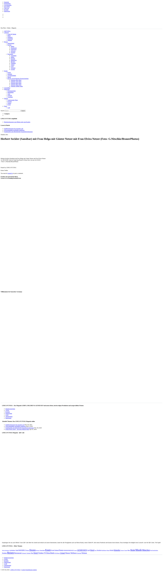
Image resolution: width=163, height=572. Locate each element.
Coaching (10, 97)
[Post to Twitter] (3, 164)
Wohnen (9, 40)
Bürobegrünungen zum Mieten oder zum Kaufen (17, 122)
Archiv (7, 410)
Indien (12, 57)
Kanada (13, 58)
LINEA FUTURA (15, 570)
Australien (13, 55)
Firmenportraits (11, 91)
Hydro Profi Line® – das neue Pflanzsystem (17, 429)
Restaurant (18, 553)
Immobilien (10, 92)
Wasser (67, 553)
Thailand (13, 63)
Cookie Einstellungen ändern (29, 570)
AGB (6, 415)
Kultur (6, 71)
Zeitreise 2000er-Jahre (17, 86)
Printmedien (7, 3)
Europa (9, 45)
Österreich (13, 49)
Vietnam (13, 68)
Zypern (13, 69)
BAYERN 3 (22, 550)
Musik (9, 77)
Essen (48, 550)
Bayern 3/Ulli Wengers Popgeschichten (18, 78)
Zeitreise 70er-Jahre (16, 81)
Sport (5, 106)
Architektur (12, 550)
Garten (9, 103)
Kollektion (103, 550)
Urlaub (62, 553)
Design (32, 550)
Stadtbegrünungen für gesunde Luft (13, 128)
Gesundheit (7, 88)
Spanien (13, 52)
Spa (32, 553)
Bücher (27, 550)
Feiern (61, 550)
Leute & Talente (11, 34)
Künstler (117, 550)
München (146, 550)
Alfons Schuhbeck (5, 550)
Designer (37, 550)
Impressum (7, 11)
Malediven (14, 60)
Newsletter (7, 6)
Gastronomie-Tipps (12, 100)
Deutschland (10, 43)
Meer (129, 550)
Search (2, 110)
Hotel (92, 550)
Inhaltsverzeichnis (10, 409)
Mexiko (13, 61)
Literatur (9, 74)
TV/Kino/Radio (11, 75)
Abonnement (8, 416)
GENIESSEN (82, 550)
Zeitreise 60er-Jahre (16, 80)
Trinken (41, 553)
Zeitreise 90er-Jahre (16, 84)
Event (9, 104)
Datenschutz (8, 413)
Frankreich (14, 48)
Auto (8, 94)
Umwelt (9, 95)
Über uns (6, 8)
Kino (96, 550)
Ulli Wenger (57, 553)
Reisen (6, 42)
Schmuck (9, 37)
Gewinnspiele (7, 5)
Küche (111, 550)
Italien (12, 46)
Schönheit (10, 38)
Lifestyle (6, 32)
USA (12, 66)
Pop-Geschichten (154, 550)
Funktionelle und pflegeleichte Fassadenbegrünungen (18, 131)
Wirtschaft (7, 89)
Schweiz (13, 51)
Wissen (6, 98)
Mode (9, 35)
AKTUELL (7, 31)
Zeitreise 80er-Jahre (16, 83)
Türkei (12, 65)
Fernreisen (10, 54)
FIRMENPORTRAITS (69, 550)
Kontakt (6, 9)
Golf (8, 107)
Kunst (9, 72)
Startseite (6, 2)
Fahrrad (57, 550)
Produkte (4, 553)
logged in (10, 173)
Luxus (125, 550)
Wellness (73, 553)
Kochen (9, 101)
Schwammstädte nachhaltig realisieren (14, 130)
